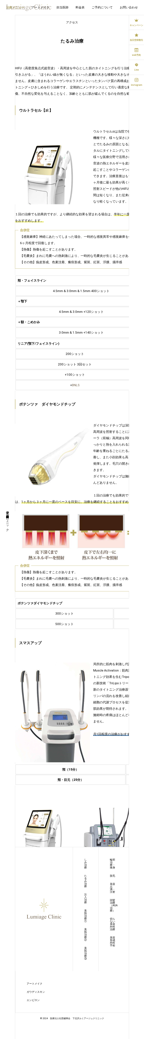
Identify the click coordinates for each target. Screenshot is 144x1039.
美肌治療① (85, 915)
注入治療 (85, 898)
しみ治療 (85, 863)
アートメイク (34, 983)
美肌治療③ (85, 953)
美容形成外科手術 (112, 941)
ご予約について (102, 7)
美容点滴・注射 (112, 888)
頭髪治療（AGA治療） (114, 905)
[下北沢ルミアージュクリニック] (28, 7)
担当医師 (62, 7)
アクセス (72, 22)
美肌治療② (85, 934)
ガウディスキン (36, 992)
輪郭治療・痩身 (112, 863)
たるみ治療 (85, 881)
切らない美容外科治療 (112, 924)
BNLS (76, 385)
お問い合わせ (129, 7)
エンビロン (33, 1000)
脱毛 (112, 875)
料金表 (80, 7)
